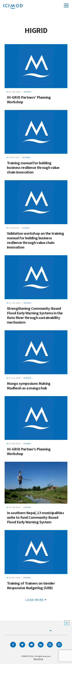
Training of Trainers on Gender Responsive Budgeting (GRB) (31, 585)
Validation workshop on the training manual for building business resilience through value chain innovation (35, 240)
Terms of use (38, 659)
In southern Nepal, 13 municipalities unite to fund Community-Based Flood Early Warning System (35, 517)
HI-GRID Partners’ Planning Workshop (29, 99)
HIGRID (27, 92)
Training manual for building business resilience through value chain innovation (33, 167)
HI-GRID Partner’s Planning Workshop (29, 451)
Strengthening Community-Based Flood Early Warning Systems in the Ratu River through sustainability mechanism (35, 315)
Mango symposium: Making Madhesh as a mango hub (28, 385)
